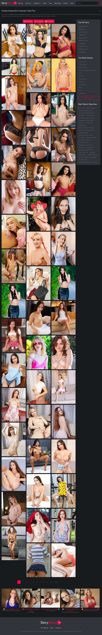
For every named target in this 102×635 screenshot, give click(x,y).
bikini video (82, 147)
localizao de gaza (83, 132)
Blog (52, 628)
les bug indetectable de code (86, 113)
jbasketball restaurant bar (86, 145)
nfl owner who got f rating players (87, 157)
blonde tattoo (89, 123)
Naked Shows (57, 3)
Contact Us (58, 628)
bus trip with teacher (84, 140)
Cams (50, 3)
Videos (45, 3)
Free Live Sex (38, 21)
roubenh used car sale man (86, 135)
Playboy (65, 3)
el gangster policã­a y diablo (86, 120)
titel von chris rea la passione (87, 130)
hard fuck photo (90, 115)
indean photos (82, 125)
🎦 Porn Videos (49, 21)
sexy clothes (82, 154)
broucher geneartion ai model (86, 118)
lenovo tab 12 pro (83, 152)
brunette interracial (92, 154)
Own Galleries (44, 628)
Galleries (20, 3)
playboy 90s (89, 147)
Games (72, 3)
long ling (95, 162)
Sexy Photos (29, 21)
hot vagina (81, 137)
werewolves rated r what (85, 162)
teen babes (82, 115)
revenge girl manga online (85, 150)
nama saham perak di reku (85, 110)
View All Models (88, 97)
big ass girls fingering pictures (87, 108)
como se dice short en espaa (86, 127)
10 (51, 582)
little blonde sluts (84, 142)
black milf (81, 123)
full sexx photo (83, 159)
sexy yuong (92, 152)
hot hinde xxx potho (91, 137)
